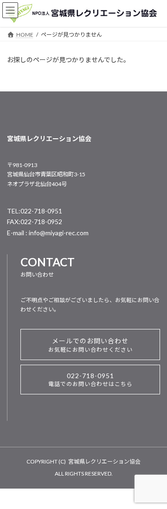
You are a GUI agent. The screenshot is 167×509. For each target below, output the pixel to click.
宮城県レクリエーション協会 (104, 461)
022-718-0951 (90, 379)
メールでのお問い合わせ (90, 345)
